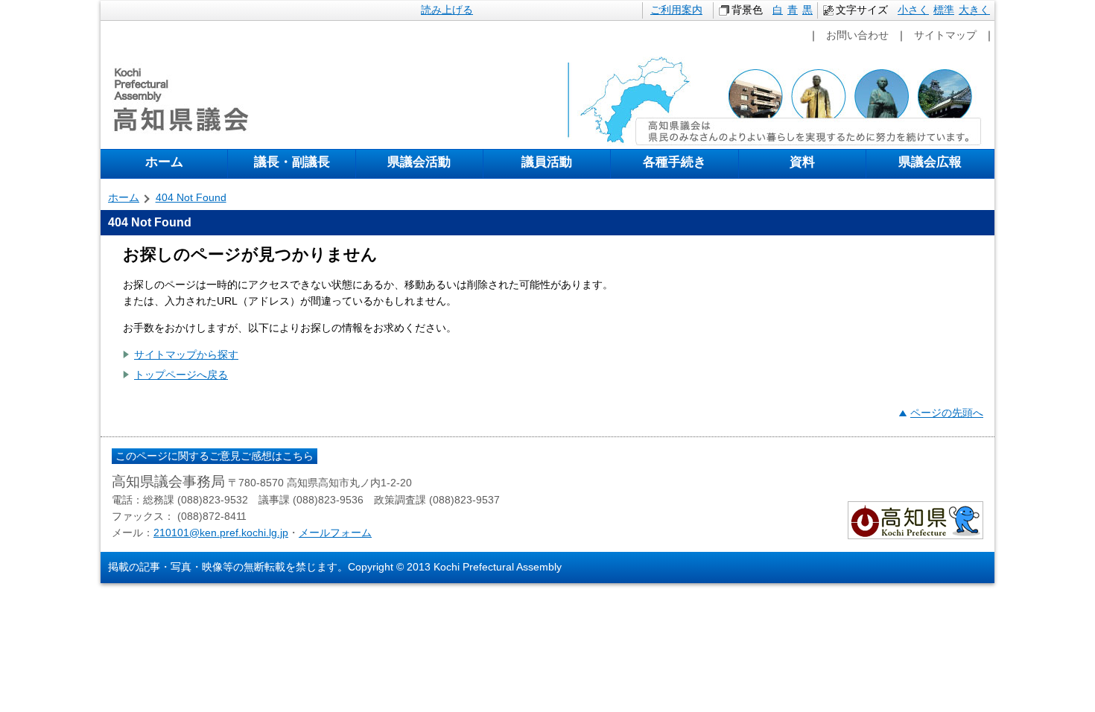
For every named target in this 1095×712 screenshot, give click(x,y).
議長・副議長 (292, 161)
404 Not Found (191, 197)
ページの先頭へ (946, 413)
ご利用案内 (676, 10)
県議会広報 (930, 161)
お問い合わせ (857, 35)
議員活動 (546, 161)
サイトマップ (945, 35)
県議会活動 (419, 161)
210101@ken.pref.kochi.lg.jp (220, 532)
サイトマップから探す (186, 354)
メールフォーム (335, 532)
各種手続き (674, 161)
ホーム (164, 161)
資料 (802, 161)
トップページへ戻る (181, 375)
